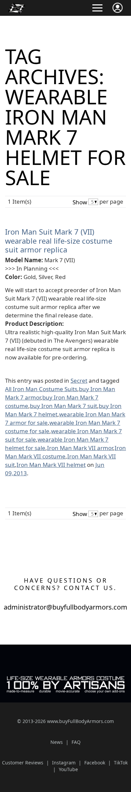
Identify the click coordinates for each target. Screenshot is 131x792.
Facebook (94, 762)
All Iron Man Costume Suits (41, 389)
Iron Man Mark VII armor (80, 448)
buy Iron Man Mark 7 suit (63, 406)
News (56, 742)
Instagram (64, 762)
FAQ (76, 742)
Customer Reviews (22, 762)
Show (80, 202)
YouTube (68, 769)
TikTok (121, 762)
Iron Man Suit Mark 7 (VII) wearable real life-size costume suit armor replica (58, 240)
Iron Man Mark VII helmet (51, 465)
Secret (79, 380)
